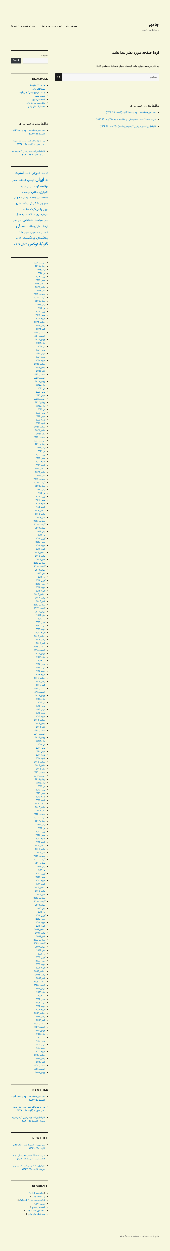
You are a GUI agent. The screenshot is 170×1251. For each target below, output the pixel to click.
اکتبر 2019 (40, 517)
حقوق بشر (30, 203)
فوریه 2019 (40, 545)
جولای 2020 (40, 486)
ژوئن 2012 (40, 825)
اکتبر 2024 (40, 329)
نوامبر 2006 (40, 1058)
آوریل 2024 (40, 350)
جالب (34, 192)
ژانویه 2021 (40, 465)
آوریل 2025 (40, 311)
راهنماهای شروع (38, 99)
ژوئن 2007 (40, 1034)
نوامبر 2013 (40, 765)
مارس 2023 (40, 395)
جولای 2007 (40, 1030)
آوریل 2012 (40, 832)
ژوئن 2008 (40, 992)
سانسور (25, 209)
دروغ (45, 209)
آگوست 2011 (39, 859)
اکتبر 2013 (40, 769)
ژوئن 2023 (40, 385)
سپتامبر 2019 (39, 521)
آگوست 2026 (39, 263)
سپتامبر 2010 (39, 898)
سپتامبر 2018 (39, 563)
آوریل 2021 (40, 455)
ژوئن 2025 (40, 304)
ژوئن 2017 (40, 615)
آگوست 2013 (39, 776)
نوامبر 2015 (40, 681)
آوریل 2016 (40, 664)
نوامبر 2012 (40, 807)
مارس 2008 (40, 1003)
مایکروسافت (34, 227)
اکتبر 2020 (40, 475)
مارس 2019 (40, 542)
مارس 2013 (40, 793)
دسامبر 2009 (39, 929)
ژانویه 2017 (40, 633)
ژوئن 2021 (40, 448)
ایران (39, 179)
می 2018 (41, 577)
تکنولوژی (43, 192)
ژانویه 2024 (40, 360)
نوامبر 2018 (40, 556)
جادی (154, 25)
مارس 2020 (40, 500)
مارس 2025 (40, 315)
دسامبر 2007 (39, 1013)
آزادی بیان (44, 173)
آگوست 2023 (39, 378)
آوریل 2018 (40, 580)
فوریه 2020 (40, 503)
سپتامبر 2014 (39, 730)
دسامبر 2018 (39, 552)
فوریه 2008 (40, 1006)
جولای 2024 (40, 339)
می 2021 (41, 451)
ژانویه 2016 (40, 674)
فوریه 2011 (40, 880)
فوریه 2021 (40, 462)
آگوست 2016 (39, 650)
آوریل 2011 (40, 873)
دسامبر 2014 (39, 720)
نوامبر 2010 (40, 891)
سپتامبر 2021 (39, 437)
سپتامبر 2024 (39, 332)
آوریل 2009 (40, 957)
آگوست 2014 (39, 734)
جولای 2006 (40, 1072)
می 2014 (41, 744)
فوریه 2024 (40, 357)
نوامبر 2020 (40, 472)
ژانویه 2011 (40, 884)
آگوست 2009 (39, 943)
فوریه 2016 (40, 671)
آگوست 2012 (39, 818)
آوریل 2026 (40, 277)
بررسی (14, 180)
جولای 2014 (40, 737)
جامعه (26, 192)
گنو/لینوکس (38, 244)
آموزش (36, 173)
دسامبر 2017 (39, 594)
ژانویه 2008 (40, 1010)
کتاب (18, 238)
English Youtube (37, 85)
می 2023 (41, 388)
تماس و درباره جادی (51, 25)
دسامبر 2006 (39, 1055)
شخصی (27, 220)
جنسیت (24, 197)
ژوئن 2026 (40, 270)
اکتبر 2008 (40, 978)
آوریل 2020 (40, 496)
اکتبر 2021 (40, 434)
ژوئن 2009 (40, 950)
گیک (17, 244)
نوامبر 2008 (40, 975)
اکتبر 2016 (40, 643)
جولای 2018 (40, 570)
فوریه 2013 (40, 797)
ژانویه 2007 (40, 1051)
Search (44, 56)
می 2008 (41, 996)
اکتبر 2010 (40, 894)
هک (20, 232)
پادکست (29, 238)
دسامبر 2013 (39, 762)
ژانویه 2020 (40, 507)
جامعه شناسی (42, 197)
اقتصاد (28, 173)
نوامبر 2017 (40, 598)
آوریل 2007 (40, 1041)
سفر (46, 220)
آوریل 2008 (40, 999)
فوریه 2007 (40, 1048)
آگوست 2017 (39, 608)
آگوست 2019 (39, 524)
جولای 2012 (40, 821)
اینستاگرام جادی (38, 89)
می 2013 (41, 786)
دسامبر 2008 (39, 971)
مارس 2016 (40, 667)
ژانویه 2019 (40, 549)
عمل (15, 220)
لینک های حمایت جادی (35, 103)
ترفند (21, 186)
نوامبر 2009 (40, 933)
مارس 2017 (40, 626)
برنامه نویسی (39, 186)
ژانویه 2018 (40, 591)
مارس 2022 (40, 416)
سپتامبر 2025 (39, 294)
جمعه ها (33, 197)
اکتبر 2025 (40, 291)
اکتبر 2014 (40, 727)
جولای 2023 (40, 381)
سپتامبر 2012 (39, 814)
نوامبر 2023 (40, 367)
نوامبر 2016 (40, 640)
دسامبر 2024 (39, 322)
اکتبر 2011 (40, 852)
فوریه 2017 (40, 629)
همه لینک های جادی (36, 106)
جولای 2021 (40, 444)
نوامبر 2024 (40, 325)
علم (19, 220)
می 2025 (41, 308)
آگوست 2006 (39, 1069)
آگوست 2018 (39, 566)
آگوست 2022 (39, 399)
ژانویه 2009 (40, 968)
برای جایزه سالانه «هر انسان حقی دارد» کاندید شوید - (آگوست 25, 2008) (126, 119)
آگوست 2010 (39, 901)
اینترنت (22, 180)
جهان (16, 197)
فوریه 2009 (40, 964)
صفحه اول (72, 25)
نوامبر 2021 (40, 430)
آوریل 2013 (40, 790)
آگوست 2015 (39, 692)
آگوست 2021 (39, 441)
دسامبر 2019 (39, 510)
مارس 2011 (40, 877)
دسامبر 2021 (39, 427)
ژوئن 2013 (40, 783)
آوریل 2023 (40, 392)
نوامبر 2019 (40, 514)
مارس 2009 (40, 961)
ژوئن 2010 (40, 908)
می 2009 (41, 954)
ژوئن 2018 (40, 573)
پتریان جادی (40, 96)
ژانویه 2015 (40, 716)
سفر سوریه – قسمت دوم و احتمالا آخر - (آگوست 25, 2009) (131, 112)
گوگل (24, 244)
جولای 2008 (40, 989)
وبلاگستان (42, 238)
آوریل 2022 (40, 413)
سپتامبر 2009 (39, 940)
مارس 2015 (40, 709)
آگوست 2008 (39, 985)
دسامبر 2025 (39, 284)
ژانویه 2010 (40, 926)
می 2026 (41, 273)
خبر (18, 203)
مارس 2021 (40, 458)
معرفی (21, 226)
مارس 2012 (40, 835)
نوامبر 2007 (40, 1016)
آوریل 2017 (40, 622)
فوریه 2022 (40, 420)
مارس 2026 (40, 280)
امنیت (19, 173)
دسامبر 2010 (39, 887)
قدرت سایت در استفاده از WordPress (136, 1236)
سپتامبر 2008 (39, 982)
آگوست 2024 (39, 336)
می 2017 (41, 619)
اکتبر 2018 (40, 559)
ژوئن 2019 (40, 531)
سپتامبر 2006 (39, 1065)
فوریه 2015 (40, 713)
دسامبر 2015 (39, 678)
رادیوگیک (36, 209)
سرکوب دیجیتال (25, 214)
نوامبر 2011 (40, 849)
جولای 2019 (40, 528)
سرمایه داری (42, 215)
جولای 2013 (40, 779)
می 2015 (41, 702)
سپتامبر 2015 (39, 688)
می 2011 (41, 870)
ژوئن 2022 (40, 406)
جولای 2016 (40, 653)
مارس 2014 (40, 751)
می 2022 (41, 409)
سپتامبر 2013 (39, 772)
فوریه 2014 (40, 755)
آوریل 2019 (40, 538)
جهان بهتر (44, 203)
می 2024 (41, 346)
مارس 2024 (40, 353)
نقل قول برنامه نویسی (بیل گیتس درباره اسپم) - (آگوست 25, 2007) (128, 126)
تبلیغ (27, 186)
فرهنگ (45, 226)
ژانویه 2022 (40, 423)
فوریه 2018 (40, 587)
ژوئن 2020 (40, 489)
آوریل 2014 (40, 748)
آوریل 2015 (40, 706)
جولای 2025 (40, 301)
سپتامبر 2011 (39, 856)
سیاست (39, 220)
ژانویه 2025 (40, 318)
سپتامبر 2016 (39, 647)
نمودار (45, 232)
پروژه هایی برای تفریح (23, 25)
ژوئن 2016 (40, 657)
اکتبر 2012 (40, 811)
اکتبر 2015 (40, 685)
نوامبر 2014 (40, 723)
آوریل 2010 (40, 915)
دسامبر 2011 (39, 845)
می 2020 (41, 493)
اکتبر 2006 (40, 1062)
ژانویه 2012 (40, 842)
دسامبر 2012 (39, 804)
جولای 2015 (40, 695)
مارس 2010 (40, 919)
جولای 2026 (40, 266)
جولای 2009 (40, 947)
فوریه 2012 (40, 838)
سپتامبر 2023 (39, 374)
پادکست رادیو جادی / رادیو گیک (32, 92)
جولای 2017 (40, 612)
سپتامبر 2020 (39, 479)
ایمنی (30, 180)
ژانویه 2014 (40, 758)
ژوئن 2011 (40, 866)
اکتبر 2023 (40, 371)
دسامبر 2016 (39, 636)
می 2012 (41, 828)
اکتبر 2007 (40, 1020)
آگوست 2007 (39, 1027)
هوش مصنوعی (30, 232)
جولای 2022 (40, 402)
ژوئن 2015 (40, 699)
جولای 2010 (40, 905)
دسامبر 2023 (39, 364)
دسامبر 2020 (39, 469)
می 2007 (41, 1037)
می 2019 (41, 535)
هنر (38, 232)
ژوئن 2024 (40, 343)
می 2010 (41, 912)
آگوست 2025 (39, 297)
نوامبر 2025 (40, 287)
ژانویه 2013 (40, 800)
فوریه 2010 (40, 922)
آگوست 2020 (39, 482)
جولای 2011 (40, 863)
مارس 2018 (40, 584)
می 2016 (41, 660)
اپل (46, 180)
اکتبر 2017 (40, 601)
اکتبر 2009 (40, 936)
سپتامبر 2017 (39, 605)
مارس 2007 (40, 1044)
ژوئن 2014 (40, 741)
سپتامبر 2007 (39, 1023)
